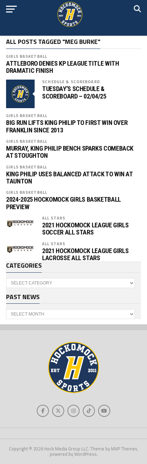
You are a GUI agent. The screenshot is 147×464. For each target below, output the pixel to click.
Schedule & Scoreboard (71, 82)
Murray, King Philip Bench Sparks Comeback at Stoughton (69, 152)
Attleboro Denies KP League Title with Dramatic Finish (62, 67)
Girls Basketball (26, 56)
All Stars (53, 218)
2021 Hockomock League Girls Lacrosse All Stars (85, 254)
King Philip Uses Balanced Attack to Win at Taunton (69, 178)
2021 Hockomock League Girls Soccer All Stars (85, 229)
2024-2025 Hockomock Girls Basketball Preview (63, 203)
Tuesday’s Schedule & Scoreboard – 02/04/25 (74, 92)
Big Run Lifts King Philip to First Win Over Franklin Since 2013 (66, 126)
